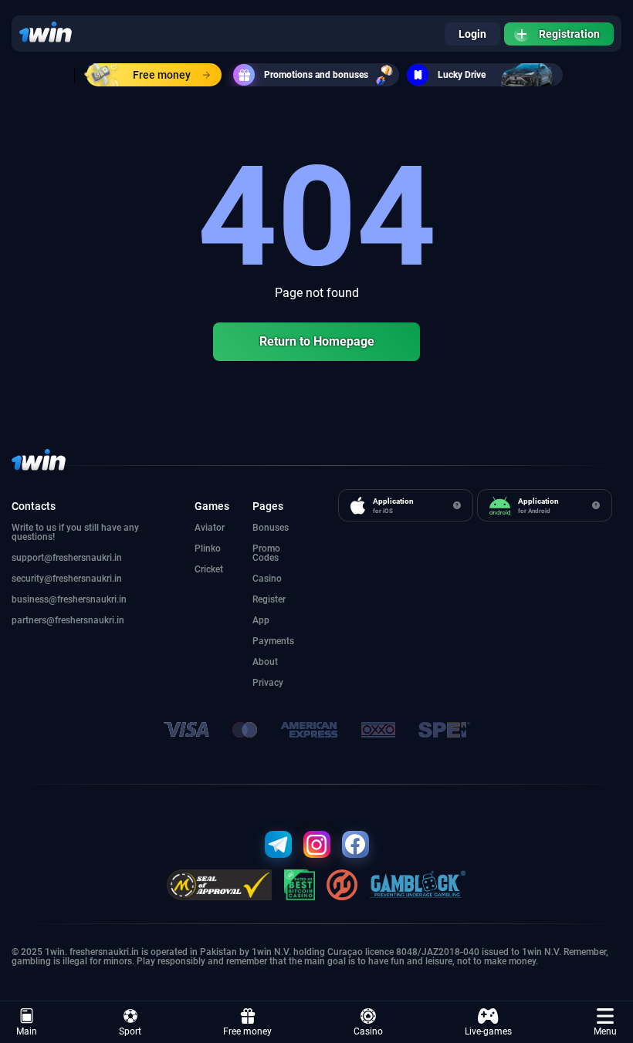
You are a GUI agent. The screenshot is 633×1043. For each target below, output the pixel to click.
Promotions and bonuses (316, 74)
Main (26, 1031)
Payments (273, 641)
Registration (569, 34)
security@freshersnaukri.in (67, 578)
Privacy (267, 682)
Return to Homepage (316, 341)
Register (269, 599)
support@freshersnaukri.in (67, 557)
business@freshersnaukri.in (69, 599)
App (260, 620)
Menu (605, 1031)
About (265, 662)
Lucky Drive (462, 74)
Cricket (209, 569)
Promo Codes (266, 553)
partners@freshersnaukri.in (68, 620)
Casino (368, 1031)
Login (472, 34)
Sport (130, 1031)
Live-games (488, 1031)
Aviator (210, 527)
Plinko (208, 548)
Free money (162, 75)
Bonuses (270, 527)
